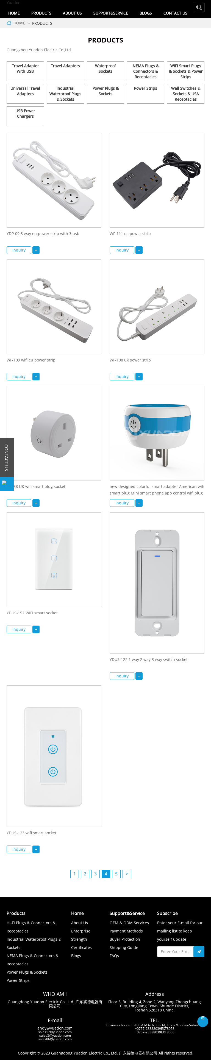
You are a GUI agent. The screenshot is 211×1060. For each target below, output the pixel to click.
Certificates (81, 947)
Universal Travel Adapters (25, 91)
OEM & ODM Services (129, 922)
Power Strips (145, 88)
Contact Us (175, 13)
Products (42, 23)
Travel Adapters (65, 65)
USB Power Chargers (25, 113)
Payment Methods (126, 931)
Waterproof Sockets (105, 68)
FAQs (114, 955)
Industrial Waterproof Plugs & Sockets (65, 94)
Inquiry (19, 250)
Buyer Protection (125, 939)
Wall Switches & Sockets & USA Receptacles (185, 94)
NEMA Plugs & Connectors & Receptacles (146, 71)
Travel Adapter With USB (25, 68)
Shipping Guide (124, 947)
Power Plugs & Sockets (106, 91)
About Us (79, 922)
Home (14, 13)
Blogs (146, 13)
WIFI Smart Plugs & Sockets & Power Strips (186, 71)
